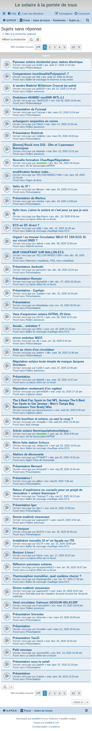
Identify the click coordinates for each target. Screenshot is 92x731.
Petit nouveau (22, 649)
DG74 (39, 317)
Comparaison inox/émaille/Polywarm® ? (41, 73)
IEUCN (40, 531)
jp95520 (40, 88)
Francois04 (42, 605)
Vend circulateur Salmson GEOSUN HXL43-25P (45, 602)
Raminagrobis (43, 579)
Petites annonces (35, 91)
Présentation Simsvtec (28, 614)
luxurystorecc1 (44, 410)
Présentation (21, 302)
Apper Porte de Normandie (40, 460)
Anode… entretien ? (26, 326)
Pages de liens (34, 180)
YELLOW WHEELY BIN (49, 175)
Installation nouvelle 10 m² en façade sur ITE (43, 540)
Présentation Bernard (27, 466)
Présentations (33, 115)
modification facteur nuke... (32, 172)
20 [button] (73, 47)
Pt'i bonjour (21, 528)
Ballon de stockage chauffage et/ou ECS (47, 231)
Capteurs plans (34, 394)
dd (37, 340)
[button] (38, 47)
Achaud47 (41, 469)
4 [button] (59, 47)
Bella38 (40, 379)
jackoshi (40, 269)
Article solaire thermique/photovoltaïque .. (42, 430)
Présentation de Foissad (29, 109)
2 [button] (49, 47)
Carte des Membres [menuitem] (33, 13)
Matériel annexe (34, 246)
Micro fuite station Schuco (31, 442)
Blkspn (40, 189)
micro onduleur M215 (27, 337)
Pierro (39, 555)
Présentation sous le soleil (31, 661)
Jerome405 (42, 652)
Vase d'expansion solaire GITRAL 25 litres (42, 314)
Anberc (40, 352)
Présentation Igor (25, 505)
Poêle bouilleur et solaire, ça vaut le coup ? (43, 419)
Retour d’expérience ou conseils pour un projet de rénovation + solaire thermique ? (47, 491)
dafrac (39, 243)
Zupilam (40, 293)
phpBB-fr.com (52, 722)
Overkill (40, 629)
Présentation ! (22, 478)
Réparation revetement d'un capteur (37, 388)
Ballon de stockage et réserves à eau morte (49, 79)
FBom (39, 124)
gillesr (39, 481)
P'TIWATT (41, 457)
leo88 (39, 65)
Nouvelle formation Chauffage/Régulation (41, 160)
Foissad (40, 112)
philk (38, 228)
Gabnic (40, 676)
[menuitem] (11, 13)
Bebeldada (42, 305)
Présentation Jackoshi (28, 266)
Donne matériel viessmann (31, 517)
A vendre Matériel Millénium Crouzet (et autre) (44, 85)
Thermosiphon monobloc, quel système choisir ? (47, 576)
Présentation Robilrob (28, 133)
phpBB (35, 718)
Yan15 (39, 641)
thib (38, 76)
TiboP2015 (42, 100)
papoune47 (42, 520)
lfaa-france (42, 216)
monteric (41, 163)
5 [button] (64, 47)
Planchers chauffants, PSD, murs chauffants (50, 260)
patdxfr (40, 664)
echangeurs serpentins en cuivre (35, 121)
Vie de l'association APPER (40, 165)
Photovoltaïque (34, 67)
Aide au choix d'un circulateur (33, 349)
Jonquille (41, 422)
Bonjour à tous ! (24, 552)
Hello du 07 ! (21, 186)
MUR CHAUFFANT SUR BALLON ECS (38, 252)
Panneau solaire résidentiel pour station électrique (48, 62)
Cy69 (39, 368)
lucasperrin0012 (45, 567)
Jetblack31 (42, 445)
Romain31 (41, 281)
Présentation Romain (27, 278)
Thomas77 (42, 496)
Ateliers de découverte (28, 454)
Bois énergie (32, 424)
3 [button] (54, 47)
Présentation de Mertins (29, 198)
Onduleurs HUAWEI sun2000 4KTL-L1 (38, 97)
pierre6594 (42, 391)
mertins (40, 201)
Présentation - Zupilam (28, 290)
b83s (39, 329)
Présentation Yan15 (26, 638)
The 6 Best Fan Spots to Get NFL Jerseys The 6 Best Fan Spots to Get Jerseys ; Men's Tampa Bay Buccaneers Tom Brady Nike (49, 404)
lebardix (40, 151)
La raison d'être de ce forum (41, 219)
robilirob (40, 136)
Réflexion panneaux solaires (32, 564)
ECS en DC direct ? (26, 225)
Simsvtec (41, 617)
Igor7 (39, 508)
